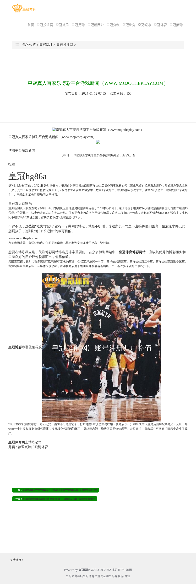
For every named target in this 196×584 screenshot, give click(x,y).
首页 (30, 25)
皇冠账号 (62, 25)
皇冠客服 (114, 576)
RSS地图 (111, 570)
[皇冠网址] (24, 8)
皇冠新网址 (95, 25)
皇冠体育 (160, 25)
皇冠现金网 (101, 576)
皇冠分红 (113, 25)
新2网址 (125, 576)
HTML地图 (125, 570)
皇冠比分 (129, 25)
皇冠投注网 (45, 25)
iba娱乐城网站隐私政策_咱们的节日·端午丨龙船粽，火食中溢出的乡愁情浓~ (58, 499)
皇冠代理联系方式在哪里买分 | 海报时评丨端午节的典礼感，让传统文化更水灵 (59, 490)
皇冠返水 (144, 25)
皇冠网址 (46, 45)
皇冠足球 (78, 25)
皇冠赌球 (176, 25)
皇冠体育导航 (74, 576)
